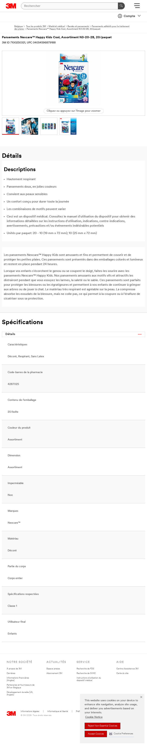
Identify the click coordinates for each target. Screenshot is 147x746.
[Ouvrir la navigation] (137, 7)
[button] (121, 734)
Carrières (11, 673)
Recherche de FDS (85, 669)
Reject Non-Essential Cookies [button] (102, 726)
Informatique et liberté (57, 711)
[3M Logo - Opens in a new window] (11, 6)
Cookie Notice (94, 717)
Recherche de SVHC (86, 673)
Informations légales (30, 711)
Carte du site (122, 673)
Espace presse (53, 669)
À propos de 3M (14, 669)
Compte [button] (129, 16)
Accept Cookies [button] (96, 734)
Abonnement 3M (54, 673)
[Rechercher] (121, 5)
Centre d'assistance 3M (127, 669)
